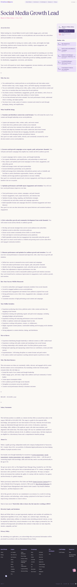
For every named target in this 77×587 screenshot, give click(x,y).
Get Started (73, 2)
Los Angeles (13, 552)
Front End (41, 554)
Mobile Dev (41, 561)
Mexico (12, 566)
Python (32, 557)
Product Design (42, 564)
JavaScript (33, 559)
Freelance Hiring (24, 558)
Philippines (41, 571)
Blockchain (33, 569)
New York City (14, 554)
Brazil (12, 564)
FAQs (2, 557)
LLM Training (61, 552)
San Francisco (13, 557)
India (40, 573)
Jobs (50, 554)
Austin (12, 561)
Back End (41, 557)
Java (32, 564)
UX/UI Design (42, 566)
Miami (12, 559)
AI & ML (33, 561)
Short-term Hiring (24, 571)
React (32, 554)
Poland (40, 569)
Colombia (13, 571)
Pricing (2, 554)
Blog (70, 552)
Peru (12, 573)
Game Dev (41, 559)
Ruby (32, 552)
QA (31, 566)
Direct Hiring (23, 556)
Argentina (13, 569)
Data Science (33, 571)
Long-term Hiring (24, 568)
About (2, 552)
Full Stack (41, 552)
